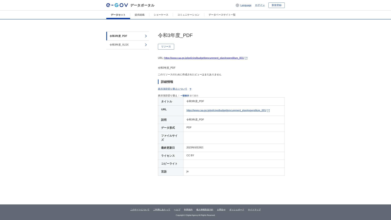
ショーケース (161, 14)
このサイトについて (140, 209)
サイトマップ (254, 209)
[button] (243, 5)
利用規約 (188, 209)
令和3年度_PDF (118, 36)
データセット (118, 14)
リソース (166, 46)
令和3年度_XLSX (119, 44)
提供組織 (139, 14)
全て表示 (194, 95)
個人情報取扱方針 (204, 209)
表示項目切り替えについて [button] (172, 89)
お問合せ (221, 209)
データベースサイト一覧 (222, 14)
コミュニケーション (188, 14)
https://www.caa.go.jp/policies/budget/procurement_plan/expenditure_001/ (204, 58)
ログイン (260, 5)
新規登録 (276, 5)
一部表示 (185, 95)
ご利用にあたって (161, 209)
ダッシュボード (236, 209)
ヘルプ (177, 209)
